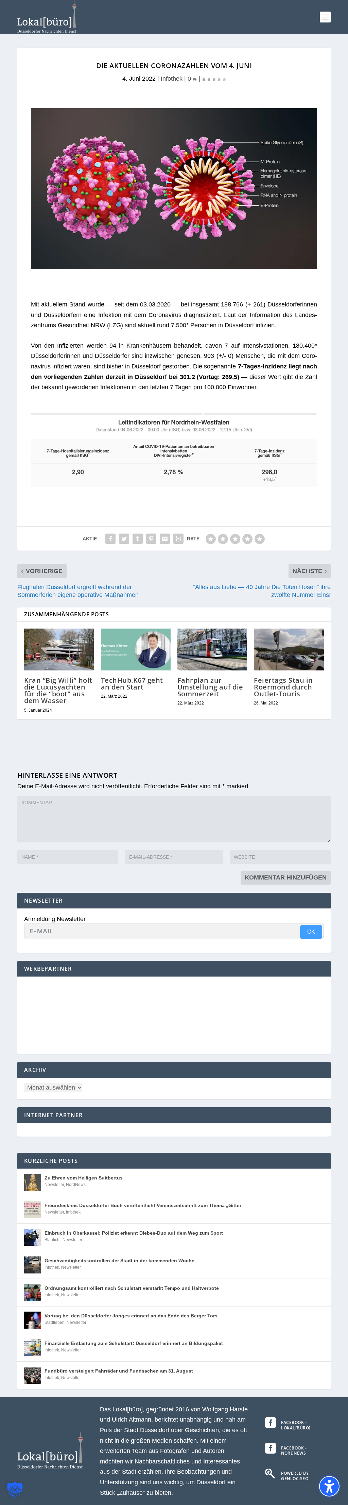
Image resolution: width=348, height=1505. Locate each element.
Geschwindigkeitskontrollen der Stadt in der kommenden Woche (119, 1260)
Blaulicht (52, 1239)
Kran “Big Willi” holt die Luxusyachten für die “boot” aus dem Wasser (58, 691)
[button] (325, 17)
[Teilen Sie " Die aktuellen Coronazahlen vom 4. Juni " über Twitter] (124, 538)
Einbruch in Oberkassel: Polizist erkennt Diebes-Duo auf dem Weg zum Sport (134, 1233)
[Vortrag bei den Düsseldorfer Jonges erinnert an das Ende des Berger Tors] (32, 1320)
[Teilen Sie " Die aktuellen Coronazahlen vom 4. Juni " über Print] (178, 538)
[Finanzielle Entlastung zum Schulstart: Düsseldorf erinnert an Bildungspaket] (32, 1347)
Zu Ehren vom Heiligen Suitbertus (84, 1178)
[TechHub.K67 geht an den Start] (136, 649)
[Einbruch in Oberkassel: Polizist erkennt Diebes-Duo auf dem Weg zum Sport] (32, 1237)
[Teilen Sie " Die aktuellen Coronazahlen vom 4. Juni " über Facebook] (110, 538)
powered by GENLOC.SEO (295, 1476)
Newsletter (54, 1184)
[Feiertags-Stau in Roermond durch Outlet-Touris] (289, 649)
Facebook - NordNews (294, 1450)
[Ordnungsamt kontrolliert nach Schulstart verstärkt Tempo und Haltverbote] (32, 1292)
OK (311, 932)
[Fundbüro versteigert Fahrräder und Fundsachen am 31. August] (32, 1375)
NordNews (76, 1184)
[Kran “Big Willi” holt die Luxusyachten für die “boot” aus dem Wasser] (59, 649)
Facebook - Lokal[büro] (296, 1425)
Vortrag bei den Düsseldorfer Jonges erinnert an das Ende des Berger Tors (131, 1315)
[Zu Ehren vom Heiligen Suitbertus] (32, 1182)
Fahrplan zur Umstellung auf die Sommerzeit (210, 687)
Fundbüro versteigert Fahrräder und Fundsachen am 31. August (119, 1371)
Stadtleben (55, 1322)
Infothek (171, 78)
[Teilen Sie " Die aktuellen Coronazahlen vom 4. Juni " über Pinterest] (151, 538)
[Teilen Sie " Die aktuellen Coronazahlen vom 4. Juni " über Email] (165, 538)
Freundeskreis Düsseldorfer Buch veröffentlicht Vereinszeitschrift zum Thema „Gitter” (144, 1205)
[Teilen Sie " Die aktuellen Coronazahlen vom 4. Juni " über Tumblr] (137, 538)
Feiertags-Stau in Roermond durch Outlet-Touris (283, 687)
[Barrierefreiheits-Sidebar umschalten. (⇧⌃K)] (329, 1486)
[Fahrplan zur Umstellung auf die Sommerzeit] (212, 649)
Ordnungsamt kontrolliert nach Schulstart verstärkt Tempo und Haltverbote (132, 1288)
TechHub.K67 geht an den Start (132, 684)
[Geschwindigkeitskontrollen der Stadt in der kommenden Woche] (32, 1264)
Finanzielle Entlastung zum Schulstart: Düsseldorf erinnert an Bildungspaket (134, 1343)
